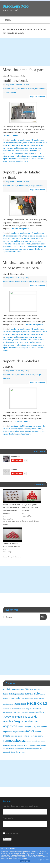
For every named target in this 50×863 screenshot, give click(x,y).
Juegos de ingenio (25, 726)
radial (26, 153)
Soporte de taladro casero (18, 161)
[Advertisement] (25, 52)
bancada (39, 143)
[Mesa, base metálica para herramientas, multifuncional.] (25, 112)
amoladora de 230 (20, 689)
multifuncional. (8, 153)
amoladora (15, 140)
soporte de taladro (35, 249)
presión (38, 732)
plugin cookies (43, 860)
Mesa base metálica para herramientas (26, 151)
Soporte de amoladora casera (33, 156)
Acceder (7, 839)
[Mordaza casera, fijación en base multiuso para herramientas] (25, 301)
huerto (36, 712)
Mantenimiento (41, 89)
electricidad (37, 703)
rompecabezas (14, 740)
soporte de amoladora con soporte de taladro (19, 159)
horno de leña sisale (26, 712)
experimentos (7, 712)
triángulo (13, 752)
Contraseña (8, 818)
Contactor (20, 703)
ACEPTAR (25, 861)
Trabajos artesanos (9, 92)
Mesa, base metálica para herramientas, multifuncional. (23, 75)
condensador (15, 698)
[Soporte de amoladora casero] (25, 398)
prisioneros (19, 153)
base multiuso (15, 148)
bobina (28, 693)
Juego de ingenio (13, 716)
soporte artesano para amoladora (30, 429)
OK (42, 617)
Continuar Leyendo (12, 135)
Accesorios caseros (9, 89)
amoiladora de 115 (18, 426)
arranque (39, 689)
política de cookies (35, 857)
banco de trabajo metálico (20, 145)
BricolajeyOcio (16, 6)
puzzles (14, 736)
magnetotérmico (19, 732)
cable (36, 693)
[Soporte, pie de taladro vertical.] (25, 206)
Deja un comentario (37, 96)
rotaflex (31, 153)
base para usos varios (29, 148)
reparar (40, 736)
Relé (25, 736)
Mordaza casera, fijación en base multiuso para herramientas (23, 268)
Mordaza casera (8, 342)
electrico (6, 709)
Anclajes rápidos (29, 143)
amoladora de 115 (26, 140)
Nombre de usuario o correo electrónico (20, 806)
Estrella (37, 708)
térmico (21, 752)
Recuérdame (12, 833)
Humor (42, 712)
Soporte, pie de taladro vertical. (21, 174)
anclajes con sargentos (14, 143)
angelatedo (10, 85)
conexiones (25, 698)
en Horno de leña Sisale (18, 709)
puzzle (6, 735)
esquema (29, 709)
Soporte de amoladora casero (21, 363)
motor (30, 731)
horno (15, 712)
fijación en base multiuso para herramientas (28, 340)
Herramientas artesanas (25, 89)
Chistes (5, 698)
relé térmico (32, 736)
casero (42, 694)
